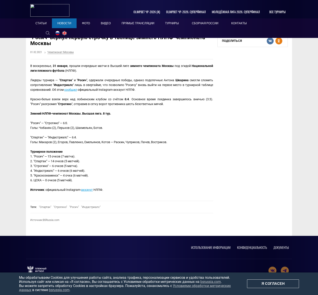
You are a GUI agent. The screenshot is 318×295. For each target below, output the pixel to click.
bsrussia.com (210, 282)
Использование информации (211, 247)
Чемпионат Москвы (60, 52)
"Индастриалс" (91, 207)
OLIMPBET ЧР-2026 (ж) (146, 12)
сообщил (70, 89)
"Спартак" (45, 207)
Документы (281, 247)
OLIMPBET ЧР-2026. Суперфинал (186, 12)
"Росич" (74, 207)
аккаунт (87, 189)
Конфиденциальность (252, 247)
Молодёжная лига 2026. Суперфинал (236, 12)
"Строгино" (60, 207)
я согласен (273, 283)
